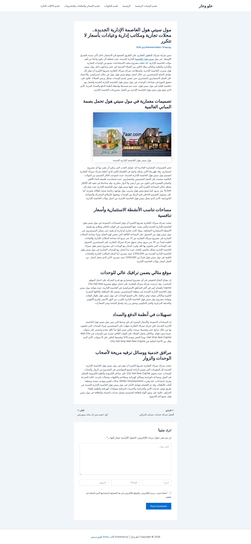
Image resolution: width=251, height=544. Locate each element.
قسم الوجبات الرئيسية (146, 5)
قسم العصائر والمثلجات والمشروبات (81, 5)
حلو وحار (206, 5)
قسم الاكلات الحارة (50, 5)
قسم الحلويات (111, 5)
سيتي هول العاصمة (144, 58)
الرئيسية (126, 5)
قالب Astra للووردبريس (102, 536)
